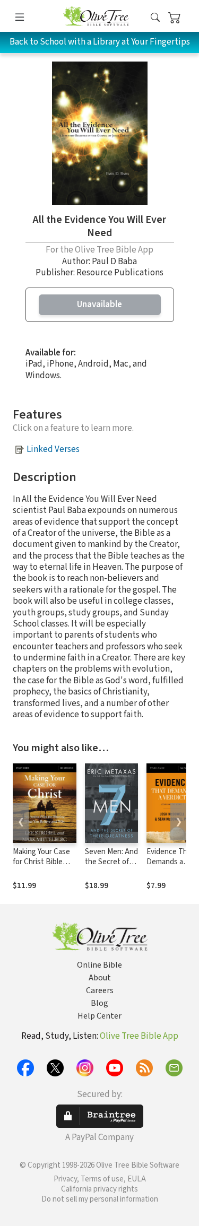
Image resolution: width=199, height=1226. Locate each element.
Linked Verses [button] (53, 449)
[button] (155, 17)
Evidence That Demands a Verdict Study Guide (170, 867)
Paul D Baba (114, 261)
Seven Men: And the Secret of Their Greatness (111, 867)
